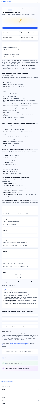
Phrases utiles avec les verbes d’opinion (11, 54)
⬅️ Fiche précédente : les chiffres (11, 357)
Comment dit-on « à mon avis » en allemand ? (11, 315)
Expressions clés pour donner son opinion (11, 52)
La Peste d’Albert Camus (15, 343)
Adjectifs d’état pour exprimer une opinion (11, 49)
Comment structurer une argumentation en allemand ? (13, 322)
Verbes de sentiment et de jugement (10, 47)
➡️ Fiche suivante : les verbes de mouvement (13, 363)
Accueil (3, 8)
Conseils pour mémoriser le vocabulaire (11, 56)
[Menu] (38, 2)
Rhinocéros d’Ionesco (24, 343)
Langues (7, 8)
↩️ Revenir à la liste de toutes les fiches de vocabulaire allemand (17, 368)
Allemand (11, 8)
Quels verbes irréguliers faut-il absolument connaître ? (13, 326)
